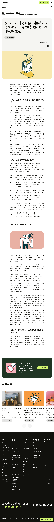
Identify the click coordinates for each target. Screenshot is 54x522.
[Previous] (24, 426)
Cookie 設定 (24, 518)
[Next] (30, 426)
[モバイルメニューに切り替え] (51, 2)
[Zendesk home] (5, 2)
